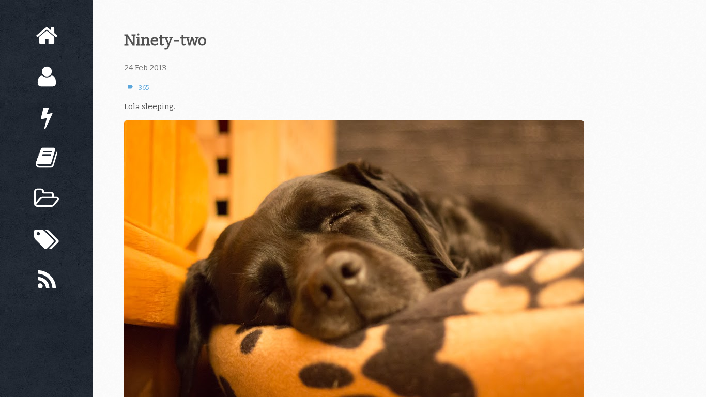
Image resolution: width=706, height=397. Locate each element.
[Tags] (46, 239)
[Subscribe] (46, 280)
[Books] (46, 158)
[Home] (46, 36)
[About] (46, 76)
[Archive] (46, 198)
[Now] (46, 117)
